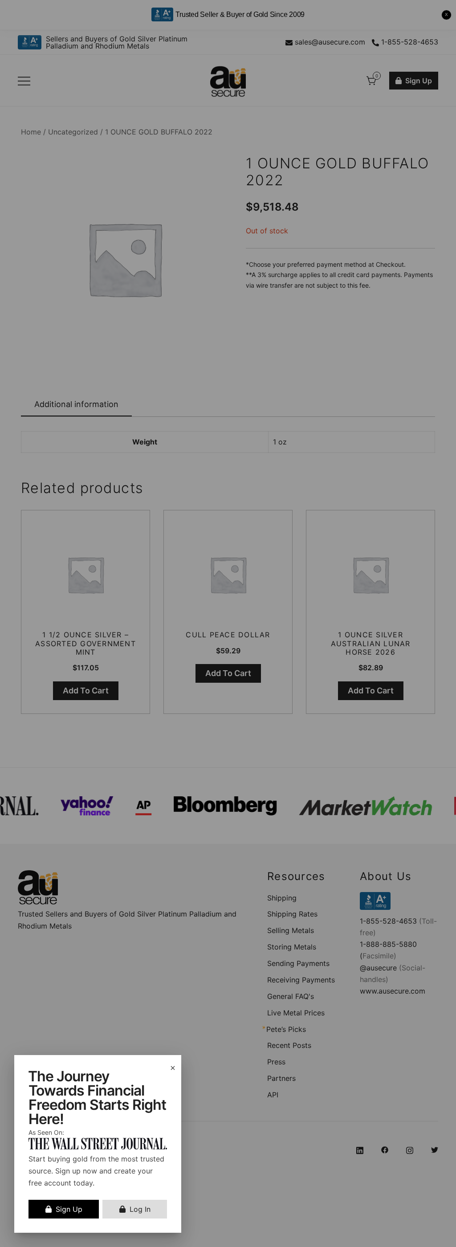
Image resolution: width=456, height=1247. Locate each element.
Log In (140, 1209)
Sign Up (69, 1209)
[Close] (173, 1068)
